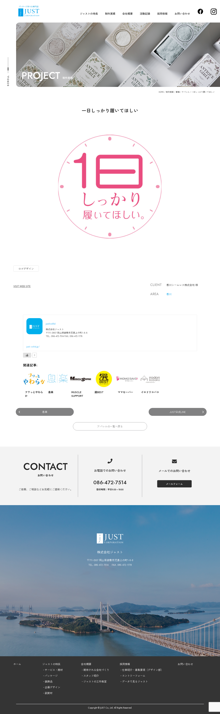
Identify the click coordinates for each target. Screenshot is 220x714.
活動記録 (145, 13)
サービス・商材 (54, 670)
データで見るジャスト (135, 681)
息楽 (44, 412)
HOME (161, 91)
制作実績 (110, 13)
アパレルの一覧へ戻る (110, 426)
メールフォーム (174, 483)
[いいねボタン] (27, 355)
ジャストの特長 (89, 13)
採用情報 (162, 13)
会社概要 (127, 13)
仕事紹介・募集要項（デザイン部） (142, 670)
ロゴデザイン (26, 269)
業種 (178, 91)
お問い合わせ (182, 13)
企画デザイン (52, 687)
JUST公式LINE (178, 412)
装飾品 (49, 681)
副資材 (49, 693)
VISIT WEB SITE (22, 286)
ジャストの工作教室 (95, 681)
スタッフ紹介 (91, 675)
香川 (169, 294)
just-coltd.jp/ (33, 346)
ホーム (17, 664)
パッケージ (51, 675)
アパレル (185, 91)
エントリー (128, 675)
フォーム (140, 675)
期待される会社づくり (96, 670)
